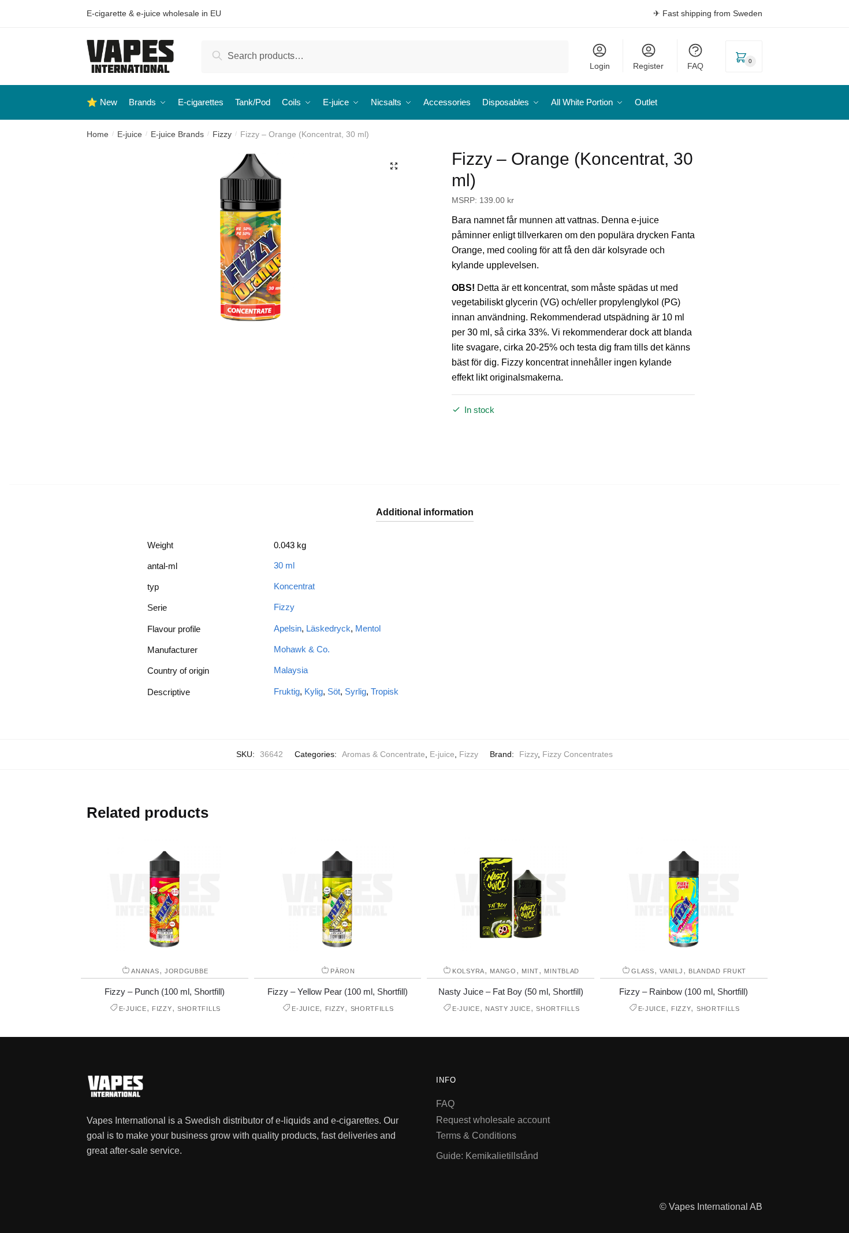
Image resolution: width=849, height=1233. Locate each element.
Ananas (145, 971)
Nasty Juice (508, 1008)
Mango (503, 971)
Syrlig (355, 691)
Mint (530, 971)
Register (648, 66)
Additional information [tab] (425, 512)
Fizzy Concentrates (577, 754)
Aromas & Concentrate (383, 754)
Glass (642, 971)
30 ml (284, 565)
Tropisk (385, 691)
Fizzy (222, 134)
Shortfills (199, 1008)
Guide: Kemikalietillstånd (487, 1156)
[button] (394, 166)
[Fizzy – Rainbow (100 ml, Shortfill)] (684, 895)
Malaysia (291, 670)
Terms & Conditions (476, 1135)
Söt (333, 691)
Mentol (368, 628)
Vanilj (671, 971)
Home (98, 134)
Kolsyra (468, 971)
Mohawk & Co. (302, 649)
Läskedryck (328, 628)
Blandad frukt (717, 971)
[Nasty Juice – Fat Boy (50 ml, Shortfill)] (510, 895)
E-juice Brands (177, 134)
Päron (342, 971)
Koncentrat (294, 586)
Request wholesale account (493, 1120)
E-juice (129, 134)
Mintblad (561, 971)
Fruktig (287, 691)
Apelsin (287, 628)
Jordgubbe (186, 971)
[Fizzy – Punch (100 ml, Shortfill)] (164, 895)
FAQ (695, 66)
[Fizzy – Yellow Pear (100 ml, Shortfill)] (337, 895)
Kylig (313, 691)
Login (600, 66)
